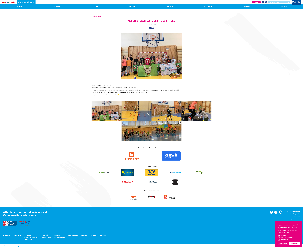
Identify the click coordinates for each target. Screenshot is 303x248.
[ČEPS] (151, 197)
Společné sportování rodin (31, 237)
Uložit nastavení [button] (283, 243)
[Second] (151, 182)
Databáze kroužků (29, 239)
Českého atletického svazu (19, 215)
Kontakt (256, 2)
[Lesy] (199, 172)
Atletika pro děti (295, 214)
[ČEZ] (132, 156)
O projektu (18, 6)
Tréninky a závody (46, 237)
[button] (279, 235)
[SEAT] (175, 182)
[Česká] (171, 156)
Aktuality (247, 6)
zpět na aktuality (98, 16)
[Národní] (169, 197)
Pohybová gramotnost (293, 211)
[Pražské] (127, 182)
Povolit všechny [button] (294, 243)
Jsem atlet (297, 216)
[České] (175, 172)
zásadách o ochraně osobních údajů (287, 231)
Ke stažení (284, 6)
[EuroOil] (127, 172)
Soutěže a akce (208, 6)
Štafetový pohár (295, 220)
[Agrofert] (103, 172)
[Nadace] (133, 197)
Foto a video (57, 6)
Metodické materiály (59, 237)
